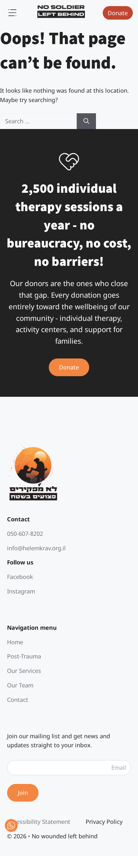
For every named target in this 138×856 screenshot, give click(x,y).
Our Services (24, 671)
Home (15, 642)
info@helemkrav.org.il (36, 548)
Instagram (21, 591)
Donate (118, 13)
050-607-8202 (25, 533)
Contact (17, 699)
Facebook (20, 577)
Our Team (20, 685)
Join (23, 792)
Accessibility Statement (38, 821)
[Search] (86, 121)
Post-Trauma (24, 656)
